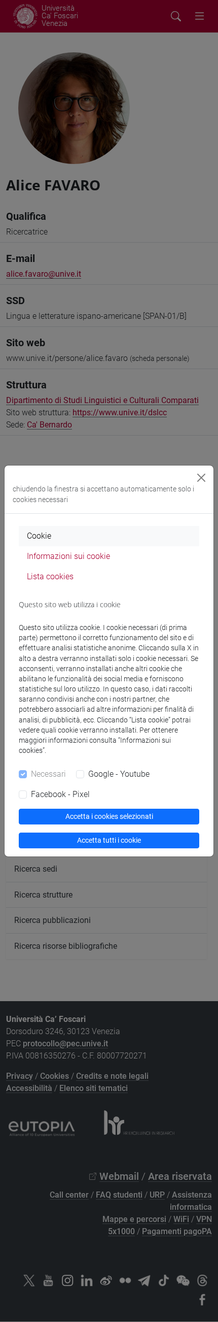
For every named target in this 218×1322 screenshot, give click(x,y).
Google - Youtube (119, 774)
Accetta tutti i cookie (109, 840)
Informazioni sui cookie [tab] (68, 556)
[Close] (201, 478)
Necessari (48, 774)
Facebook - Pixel (60, 794)
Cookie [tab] (39, 536)
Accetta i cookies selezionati (109, 816)
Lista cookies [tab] (50, 576)
